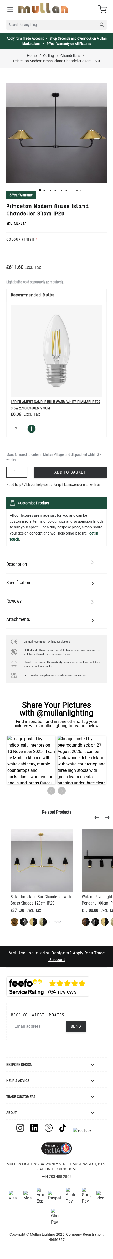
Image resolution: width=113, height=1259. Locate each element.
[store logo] (43, 8)
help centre (44, 484)
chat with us (91, 484)
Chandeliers (70, 56)
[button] (40, 190)
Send (76, 1026)
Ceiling (48, 56)
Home (32, 56)
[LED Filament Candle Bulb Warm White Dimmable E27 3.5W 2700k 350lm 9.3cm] (56, 351)
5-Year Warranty (21, 195)
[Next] (109, 817)
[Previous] (98, 817)
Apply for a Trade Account (25, 38)
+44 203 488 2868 (56, 1176)
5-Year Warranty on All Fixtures (69, 44)
